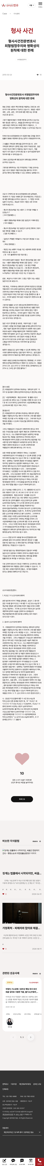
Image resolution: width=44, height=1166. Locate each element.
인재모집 (5, 1089)
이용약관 (14, 1084)
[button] (30, 1037)
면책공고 (5, 1084)
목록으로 (22, 799)
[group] (9, 1023)
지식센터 (16, 14)
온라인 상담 (37, 1084)
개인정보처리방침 (25, 1084)
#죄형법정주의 (22, 60)
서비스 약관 (19, 1114)
